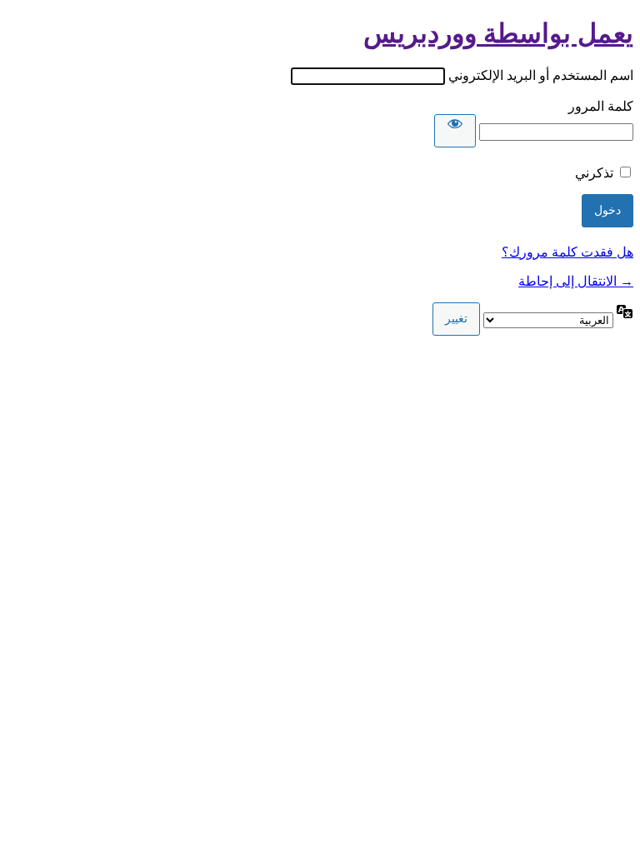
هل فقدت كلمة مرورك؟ (567, 252)
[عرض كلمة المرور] (455, 130)
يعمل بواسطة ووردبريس (498, 33)
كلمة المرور (600, 106)
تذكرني (594, 173)
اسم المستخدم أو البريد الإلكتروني (540, 75)
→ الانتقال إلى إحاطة (575, 281)
